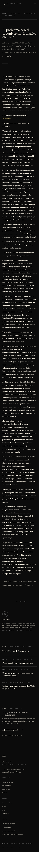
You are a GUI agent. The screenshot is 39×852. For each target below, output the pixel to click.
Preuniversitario (6, 785)
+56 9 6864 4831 (7, 827)
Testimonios (5, 813)
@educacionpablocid (8, 831)
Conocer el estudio (24, 630)
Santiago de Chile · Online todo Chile (12, 834)
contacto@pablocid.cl (8, 823)
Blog (3, 810)
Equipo (4, 806)
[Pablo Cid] (4, 3)
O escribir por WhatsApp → (13, 735)
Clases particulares (7, 782)
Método (4, 793)
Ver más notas (8, 630)
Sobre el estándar (7, 803)
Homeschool (6, 789)
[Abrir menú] (34, 3)
